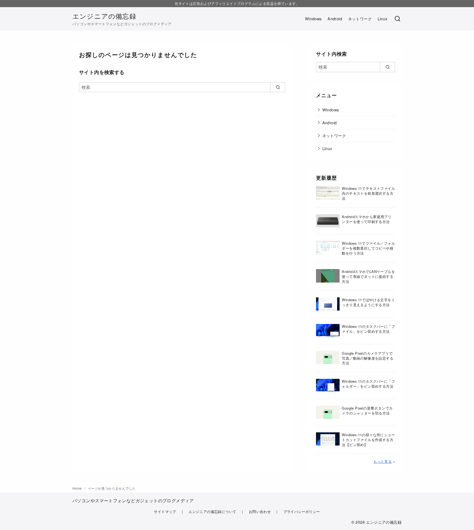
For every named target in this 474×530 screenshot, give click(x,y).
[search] (277, 87)
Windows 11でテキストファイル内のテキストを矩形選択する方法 (368, 193)
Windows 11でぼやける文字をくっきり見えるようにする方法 (368, 302)
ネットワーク (360, 18)
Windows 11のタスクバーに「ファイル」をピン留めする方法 (368, 329)
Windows (313, 18)
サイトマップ (165, 511)
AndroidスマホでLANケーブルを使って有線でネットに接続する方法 (368, 276)
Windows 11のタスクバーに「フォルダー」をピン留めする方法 (368, 384)
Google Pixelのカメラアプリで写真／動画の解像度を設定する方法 (367, 358)
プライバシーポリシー (301, 511)
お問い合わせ (260, 511)
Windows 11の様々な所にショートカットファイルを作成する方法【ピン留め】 (368, 439)
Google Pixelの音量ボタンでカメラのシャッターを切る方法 (367, 410)
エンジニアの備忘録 (104, 16)
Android (335, 18)
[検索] (397, 18)
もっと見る (382, 461)
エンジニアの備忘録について (212, 511)
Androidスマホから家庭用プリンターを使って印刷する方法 (366, 219)
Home (77, 488)
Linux (383, 18)
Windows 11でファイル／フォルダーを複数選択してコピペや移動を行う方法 (368, 248)
